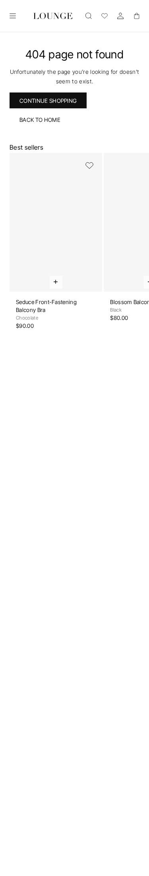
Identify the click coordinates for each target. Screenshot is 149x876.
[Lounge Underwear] (52, 16)
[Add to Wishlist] (89, 165)
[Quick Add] (56, 282)
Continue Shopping (48, 100)
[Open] (12, 16)
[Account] (120, 16)
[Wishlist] (104, 16)
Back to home (39, 119)
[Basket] (136, 16)
